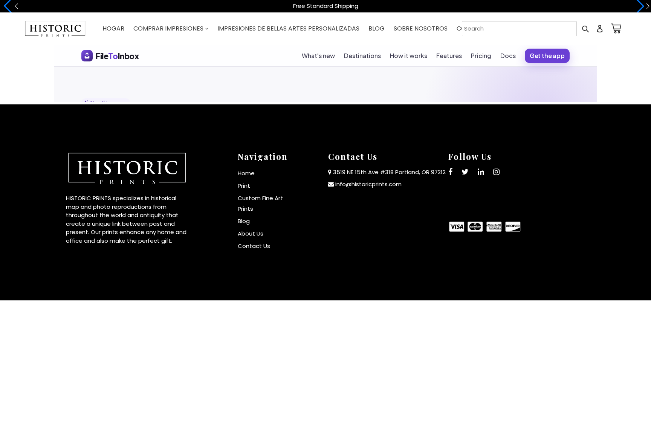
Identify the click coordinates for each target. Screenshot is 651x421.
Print (244, 186)
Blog (244, 221)
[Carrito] (615, 28)
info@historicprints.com (368, 184)
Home (246, 173)
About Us (250, 233)
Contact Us (254, 246)
